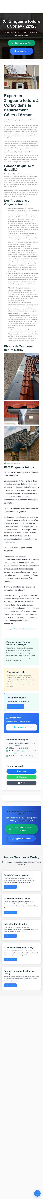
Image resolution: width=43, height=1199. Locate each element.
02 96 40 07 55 (23, 51)
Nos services (18, 629)
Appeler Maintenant (23, 839)
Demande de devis (15, 706)
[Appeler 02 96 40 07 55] (37, 1193)
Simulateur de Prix (23, 43)
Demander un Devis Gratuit (23, 829)
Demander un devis (29, 629)
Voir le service (10, 887)
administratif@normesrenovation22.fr (25, 752)
